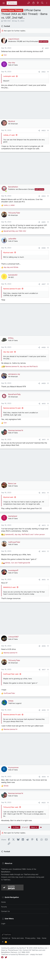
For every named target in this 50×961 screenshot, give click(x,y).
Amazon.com (6, 877)
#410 (44, 404)
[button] (3, 3)
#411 (44, 439)
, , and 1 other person (25, 534)
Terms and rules (18, 938)
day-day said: (8, 352)
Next (33, 827)
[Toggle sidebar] (47, 3)
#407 (44, 284)
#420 (44, 803)
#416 (44, 646)
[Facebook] (2, 957)
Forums (4, 907)
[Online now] (6, 191)
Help (38, 938)
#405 (44, 222)
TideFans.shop (29, 874)
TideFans (7, 934)
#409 (44, 383)
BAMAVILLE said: (9, 587)
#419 (44, 777)
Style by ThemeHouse (9, 950)
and (15, 231)
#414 (44, 551)
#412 (44, 493)
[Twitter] (6, 957)
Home (3, 902)
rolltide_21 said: (9, 135)
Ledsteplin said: (9, 76)
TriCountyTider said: (10, 807)
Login (3, 923)
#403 (44, 130)
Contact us (5, 911)
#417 (44, 670)
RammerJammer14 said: (12, 289)
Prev (17, 827)
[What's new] (38, 3)
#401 (47, 48)
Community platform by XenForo (24, 948)
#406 (44, 248)
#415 (44, 580)
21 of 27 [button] (25, 827)
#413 (44, 525)
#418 (44, 710)
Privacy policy (30, 938)
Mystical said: (8, 252)
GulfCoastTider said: (11, 674)
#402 (44, 72)
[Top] (2, 942)
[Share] (42, 48)
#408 (44, 347)
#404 (44, 196)
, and (21, 366)
